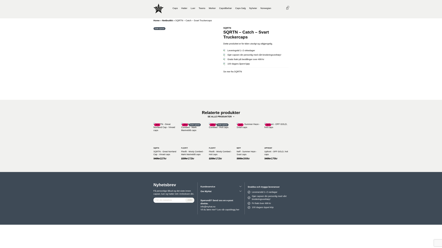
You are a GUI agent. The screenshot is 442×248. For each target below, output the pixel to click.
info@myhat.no (208, 206)
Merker (212, 8)
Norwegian (265, 8)
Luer (193, 8)
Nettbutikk (167, 20)
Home (156, 20)
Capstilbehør (225, 8)
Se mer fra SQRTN (232, 71)
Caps (175, 8)
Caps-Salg (240, 8)
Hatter (184, 8)
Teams (202, 8)
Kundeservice (208, 186)
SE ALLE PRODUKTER (220, 116)
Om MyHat (206, 191)
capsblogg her (232, 209)
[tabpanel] (186, 59)
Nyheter (253, 8)
